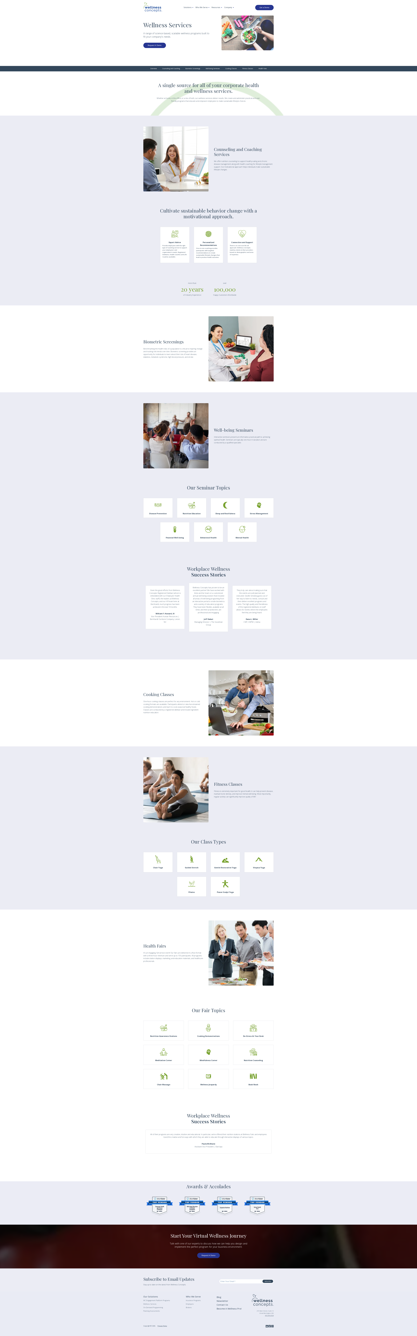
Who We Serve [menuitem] (201, 7)
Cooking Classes (231, 68)
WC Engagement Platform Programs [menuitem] (156, 1300)
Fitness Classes (247, 68)
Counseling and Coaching (171, 68)
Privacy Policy (162, 1326)
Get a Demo (264, 7)
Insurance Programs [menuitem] (193, 1300)
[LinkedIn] (267, 1326)
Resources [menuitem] (216, 7)
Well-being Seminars (213, 68)
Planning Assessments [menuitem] (151, 1311)
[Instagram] (272, 1326)
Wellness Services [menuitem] (149, 1304)
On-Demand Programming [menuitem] (153, 1307)
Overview (153, 68)
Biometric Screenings (192, 68)
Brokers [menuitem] (189, 1307)
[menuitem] (229, 1297)
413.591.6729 (269, 1315)
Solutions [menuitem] (188, 7)
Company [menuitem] (228, 7)
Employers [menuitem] (190, 1304)
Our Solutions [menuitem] (150, 1296)
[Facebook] (269, 1326)
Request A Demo (155, 45)
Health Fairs (262, 68)
